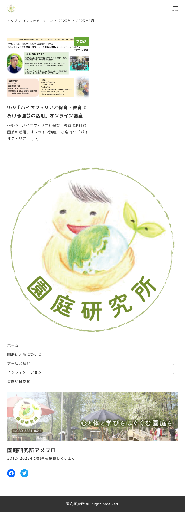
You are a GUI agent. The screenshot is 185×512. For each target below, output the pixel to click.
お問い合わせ (18, 381)
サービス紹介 (18, 363)
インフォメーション (24, 372)
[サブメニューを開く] (174, 363)
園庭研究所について (24, 354)
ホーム (13, 345)
